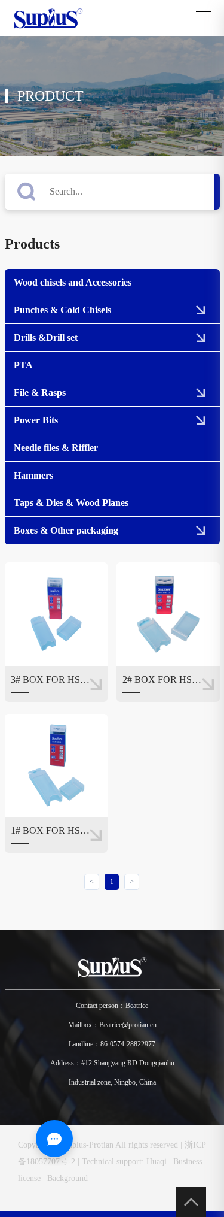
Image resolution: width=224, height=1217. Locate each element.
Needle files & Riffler (56, 448)
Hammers (33, 475)
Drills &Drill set (46, 337)
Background (67, 1178)
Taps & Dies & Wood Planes (71, 503)
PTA (23, 365)
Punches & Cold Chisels (62, 310)
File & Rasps (40, 392)
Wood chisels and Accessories (72, 282)
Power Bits (36, 420)
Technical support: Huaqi (124, 1161)
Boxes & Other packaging (66, 530)
